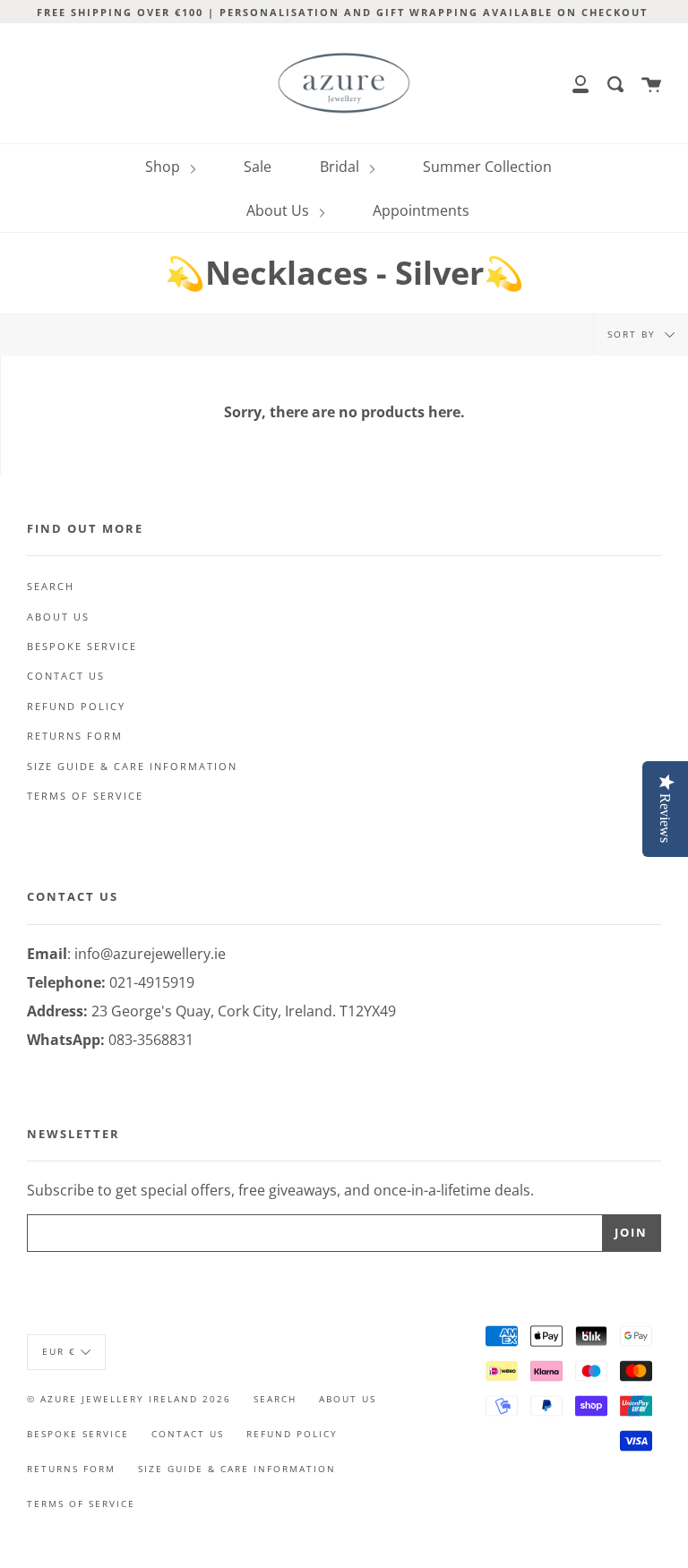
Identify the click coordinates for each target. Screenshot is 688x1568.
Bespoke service (82, 646)
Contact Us (66, 676)
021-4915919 (151, 982)
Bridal (341, 166)
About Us (279, 210)
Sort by (633, 334)
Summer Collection (487, 166)
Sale (257, 166)
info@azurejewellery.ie (150, 954)
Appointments (421, 210)
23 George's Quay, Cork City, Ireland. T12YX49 (243, 1011)
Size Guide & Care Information (132, 766)
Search (50, 586)
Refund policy (76, 706)
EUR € (59, 1351)
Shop (164, 166)
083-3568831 (151, 1040)
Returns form (75, 736)
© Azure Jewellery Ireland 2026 (129, 1398)
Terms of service (85, 796)
